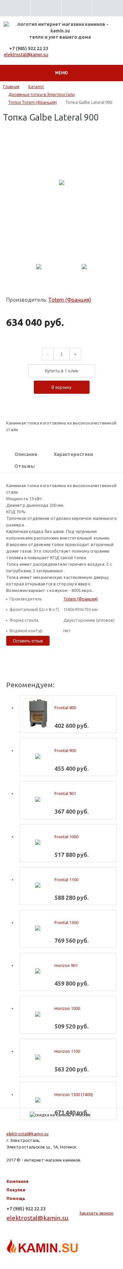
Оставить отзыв (28, 641)
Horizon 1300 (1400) (73, 1094)
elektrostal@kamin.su (26, 54)
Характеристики (73, 454)
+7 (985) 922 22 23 (28, 48)
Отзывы (24, 466)
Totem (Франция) (69, 300)
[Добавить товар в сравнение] (56, 401)
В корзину (61, 387)
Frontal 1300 (66, 922)
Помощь (16, 1198)
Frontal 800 (65, 707)
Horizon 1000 (67, 1008)
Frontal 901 (65, 793)
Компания (18, 1181)
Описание (25, 454)
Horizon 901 (66, 965)
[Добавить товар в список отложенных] (67, 401)
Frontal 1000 (66, 836)
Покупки (16, 1189)
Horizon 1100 (67, 1051)
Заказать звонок (96, 1213)
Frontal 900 (65, 750)
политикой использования (43, 1242)
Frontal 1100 (66, 879)
